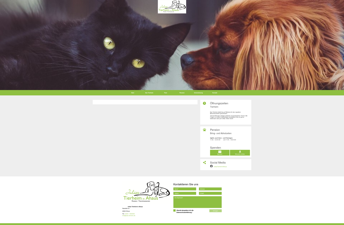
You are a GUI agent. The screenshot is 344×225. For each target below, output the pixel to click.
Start (132, 93)
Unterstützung (198, 93)
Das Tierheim (149, 93)
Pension (182, 93)
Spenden (219, 154)
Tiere (165, 93)
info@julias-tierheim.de (128, 215)
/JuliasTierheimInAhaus (220, 166)
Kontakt (214, 93)
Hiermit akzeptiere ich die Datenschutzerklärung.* (185, 211)
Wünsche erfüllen (240, 154)
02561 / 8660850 (130, 214)
